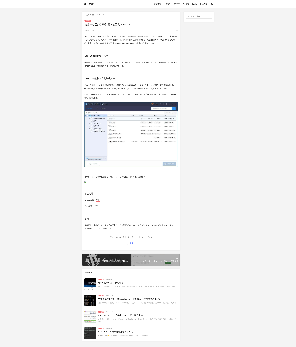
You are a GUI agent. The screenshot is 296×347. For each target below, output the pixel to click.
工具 (133, 237)
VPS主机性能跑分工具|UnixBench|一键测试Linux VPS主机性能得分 (129, 299)
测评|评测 (157, 4)
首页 (87, 15)
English (195, 4)
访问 (98, 200)
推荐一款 (140, 237)
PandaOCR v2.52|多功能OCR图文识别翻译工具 (120, 315)
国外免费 (126, 237)
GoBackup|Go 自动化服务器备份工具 (115, 331)
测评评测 (95, 15)
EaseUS (118, 237)
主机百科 (167, 4)
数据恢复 (149, 237)
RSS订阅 (203, 4)
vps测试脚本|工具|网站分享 (110, 283)
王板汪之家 (88, 4)
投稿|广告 (176, 4)
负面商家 (186, 4)
